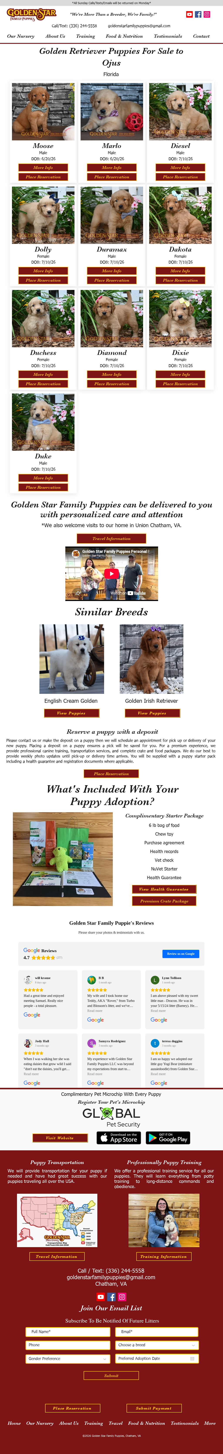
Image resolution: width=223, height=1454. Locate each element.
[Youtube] (189, 14)
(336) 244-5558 (82, 26)
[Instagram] (207, 14)
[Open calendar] (192, 1358)
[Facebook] (198, 14)
